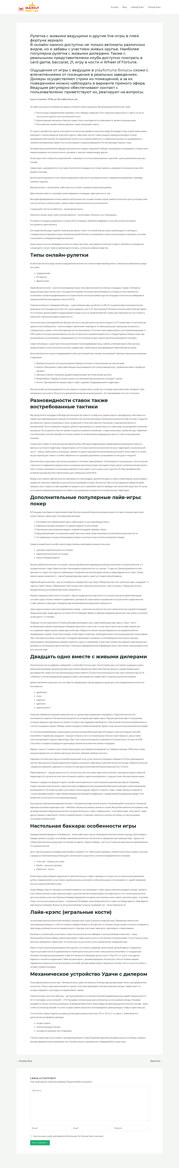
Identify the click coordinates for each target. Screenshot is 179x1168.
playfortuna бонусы (113, 70)
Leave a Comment (38, 99)
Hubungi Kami (137, 7)
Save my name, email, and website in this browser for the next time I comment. (68, 1136)
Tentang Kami (154, 7)
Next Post (156, 1061)
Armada (114, 7)
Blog (124, 7)
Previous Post (24, 1061)
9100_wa (52, 99)
